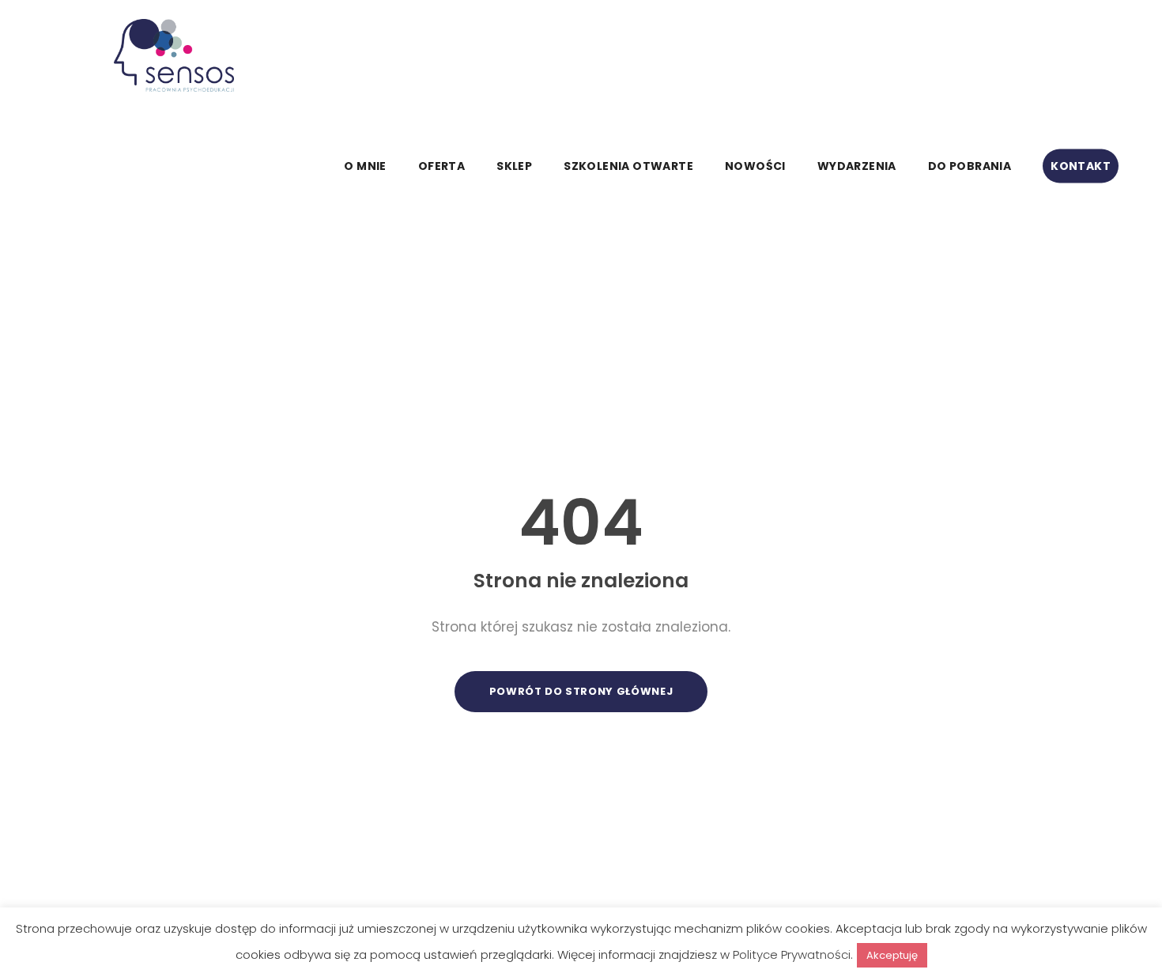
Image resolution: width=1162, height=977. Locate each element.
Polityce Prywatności (792, 954)
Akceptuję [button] (892, 955)
